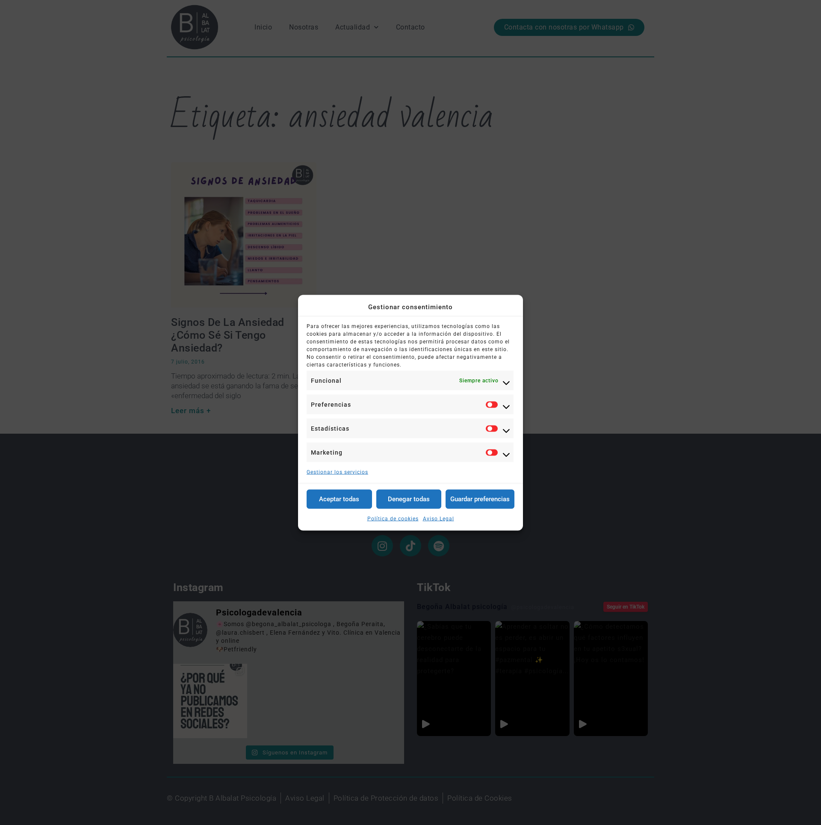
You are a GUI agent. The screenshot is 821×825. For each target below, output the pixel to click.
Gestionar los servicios (337, 472)
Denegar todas (409, 499)
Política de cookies (393, 518)
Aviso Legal (438, 518)
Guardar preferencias (480, 499)
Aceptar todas (339, 499)
